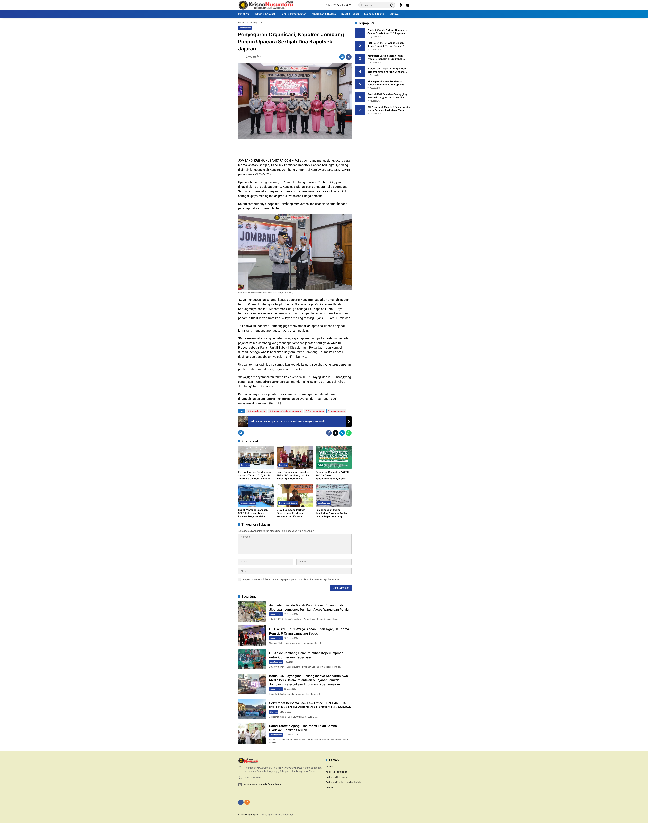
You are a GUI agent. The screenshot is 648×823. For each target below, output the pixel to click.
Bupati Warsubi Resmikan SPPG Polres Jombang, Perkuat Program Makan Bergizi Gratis (253, 513)
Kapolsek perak (337, 411)
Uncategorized (245, 28)
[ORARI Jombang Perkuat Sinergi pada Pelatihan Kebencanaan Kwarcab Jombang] (295, 495)
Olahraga (274, 712)
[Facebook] (329, 433)
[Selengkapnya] (280, 760)
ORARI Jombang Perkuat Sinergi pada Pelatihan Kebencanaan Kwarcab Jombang (291, 513)
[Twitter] (335, 433)
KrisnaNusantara (248, 814)
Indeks (329, 766)
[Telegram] (342, 433)
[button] (391, 5)
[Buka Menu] (408, 5)
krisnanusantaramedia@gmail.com (262, 784)
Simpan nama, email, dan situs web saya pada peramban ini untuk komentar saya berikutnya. (291, 579)
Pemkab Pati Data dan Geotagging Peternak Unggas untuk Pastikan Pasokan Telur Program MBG (387, 96)
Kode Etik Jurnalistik (336, 771)
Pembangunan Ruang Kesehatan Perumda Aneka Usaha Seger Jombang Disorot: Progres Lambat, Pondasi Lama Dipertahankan (333, 513)
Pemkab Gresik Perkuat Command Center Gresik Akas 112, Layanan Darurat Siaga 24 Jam (387, 32)
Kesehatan (245, 465)
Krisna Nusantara (253, 56)
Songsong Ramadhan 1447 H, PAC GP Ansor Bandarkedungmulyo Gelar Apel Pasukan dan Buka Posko (333, 475)
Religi (320, 465)
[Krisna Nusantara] (265, 5)
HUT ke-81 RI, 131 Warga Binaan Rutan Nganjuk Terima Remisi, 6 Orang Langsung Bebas (385, 44)
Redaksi (330, 787)
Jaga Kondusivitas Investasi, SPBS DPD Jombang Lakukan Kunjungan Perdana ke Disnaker (293, 475)
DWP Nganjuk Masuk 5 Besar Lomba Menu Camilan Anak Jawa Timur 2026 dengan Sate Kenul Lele (388, 109)
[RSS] (247, 802)
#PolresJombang (315, 411)
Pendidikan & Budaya (288, 503)
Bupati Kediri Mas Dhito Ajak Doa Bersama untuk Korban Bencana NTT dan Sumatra (386, 70)
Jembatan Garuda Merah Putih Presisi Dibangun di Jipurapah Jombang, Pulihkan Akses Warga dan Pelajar (386, 57)
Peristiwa (283, 465)
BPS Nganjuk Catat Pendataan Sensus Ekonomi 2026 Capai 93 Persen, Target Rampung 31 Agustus (388, 83)
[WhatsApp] (349, 433)
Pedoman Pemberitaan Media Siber (344, 782)
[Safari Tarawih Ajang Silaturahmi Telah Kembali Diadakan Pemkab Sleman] (252, 733)
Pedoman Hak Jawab (337, 777)
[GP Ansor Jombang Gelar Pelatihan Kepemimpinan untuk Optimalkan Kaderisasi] (252, 659)
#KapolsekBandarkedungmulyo (286, 411)
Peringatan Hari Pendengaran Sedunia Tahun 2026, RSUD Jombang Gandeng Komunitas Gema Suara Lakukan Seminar (255, 475)
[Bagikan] (349, 57)
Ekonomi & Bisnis (248, 503)
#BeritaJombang (257, 411)
